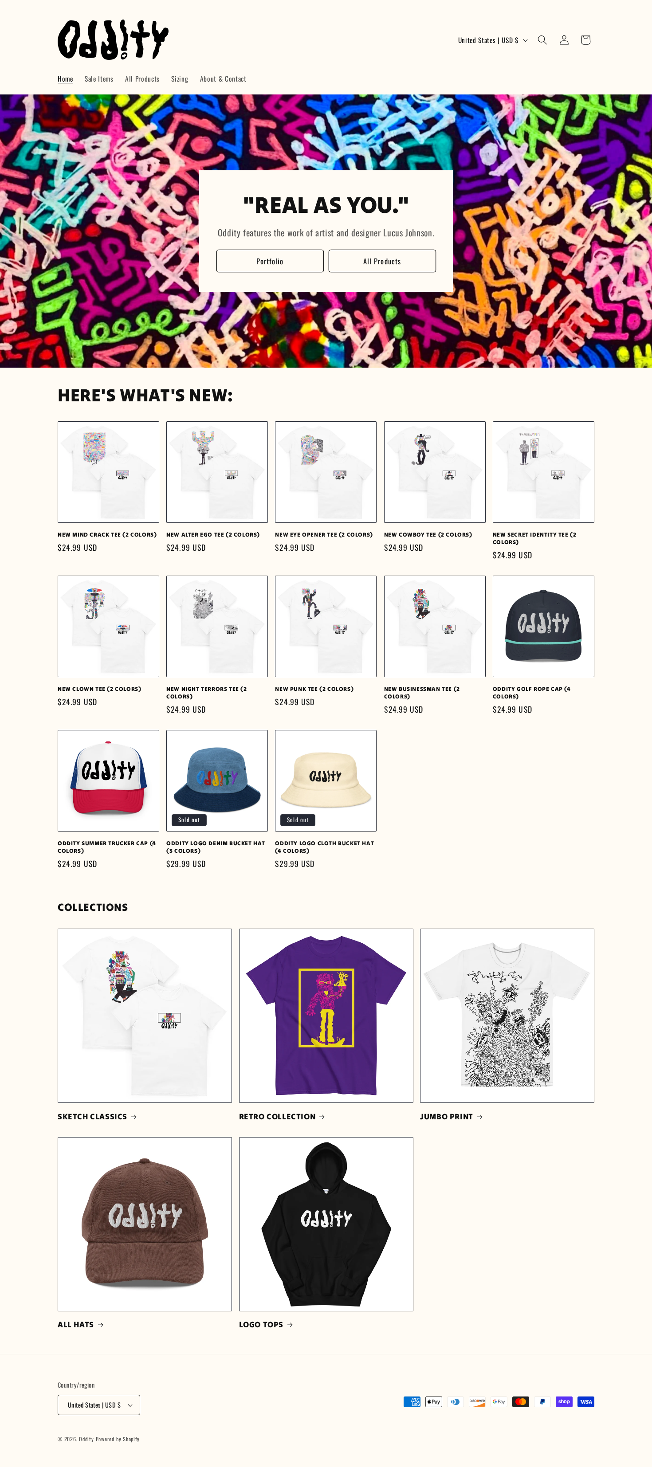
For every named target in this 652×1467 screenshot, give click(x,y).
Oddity (86, 1439)
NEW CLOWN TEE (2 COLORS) (99, 689)
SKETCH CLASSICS (92, 1116)
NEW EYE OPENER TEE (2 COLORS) (324, 534)
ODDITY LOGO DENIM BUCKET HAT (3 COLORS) (215, 847)
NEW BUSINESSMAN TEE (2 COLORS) (422, 693)
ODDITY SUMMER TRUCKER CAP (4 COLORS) (107, 847)
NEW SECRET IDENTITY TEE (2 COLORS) (535, 538)
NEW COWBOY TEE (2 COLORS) (428, 534)
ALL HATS (76, 1324)
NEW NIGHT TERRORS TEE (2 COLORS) (206, 693)
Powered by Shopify (118, 1439)
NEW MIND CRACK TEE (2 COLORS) (107, 534)
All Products (382, 261)
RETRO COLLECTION (277, 1116)
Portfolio (270, 261)
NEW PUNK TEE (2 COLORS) (314, 689)
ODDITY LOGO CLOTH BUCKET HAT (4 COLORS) (324, 847)
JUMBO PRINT (446, 1116)
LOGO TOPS (261, 1324)
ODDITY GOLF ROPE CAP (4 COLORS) (532, 693)
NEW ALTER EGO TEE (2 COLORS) (213, 534)
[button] (542, 40)
